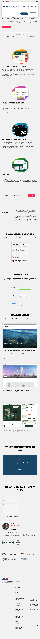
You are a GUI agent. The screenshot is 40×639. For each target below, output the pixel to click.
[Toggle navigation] (37, 1)
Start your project (6, 26)
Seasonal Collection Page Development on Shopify (16, 390)
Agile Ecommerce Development (18, 595)
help (29, 213)
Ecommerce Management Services (19, 624)
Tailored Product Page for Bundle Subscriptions (15, 430)
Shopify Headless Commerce (18, 603)
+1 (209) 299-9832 (24, 559)
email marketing (34, 212)
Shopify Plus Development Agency (19, 606)
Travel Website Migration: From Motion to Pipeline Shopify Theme (19, 350)
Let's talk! (31, 195)
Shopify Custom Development (18, 628)
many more (19, 213)
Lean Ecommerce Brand (18, 621)
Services (17, 581)
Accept (24, 13)
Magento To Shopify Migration (19, 610)
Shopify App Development (18, 613)
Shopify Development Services (19, 599)
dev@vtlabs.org (5, 535)
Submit (6, 521)
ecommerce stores (23, 216)
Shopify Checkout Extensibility (19, 617)
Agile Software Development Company (20, 585)
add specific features (29, 211)
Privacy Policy (15, 516)
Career (16, 592)
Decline (33, 13)
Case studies (17, 587)
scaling (29, 215)
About (16, 579)
